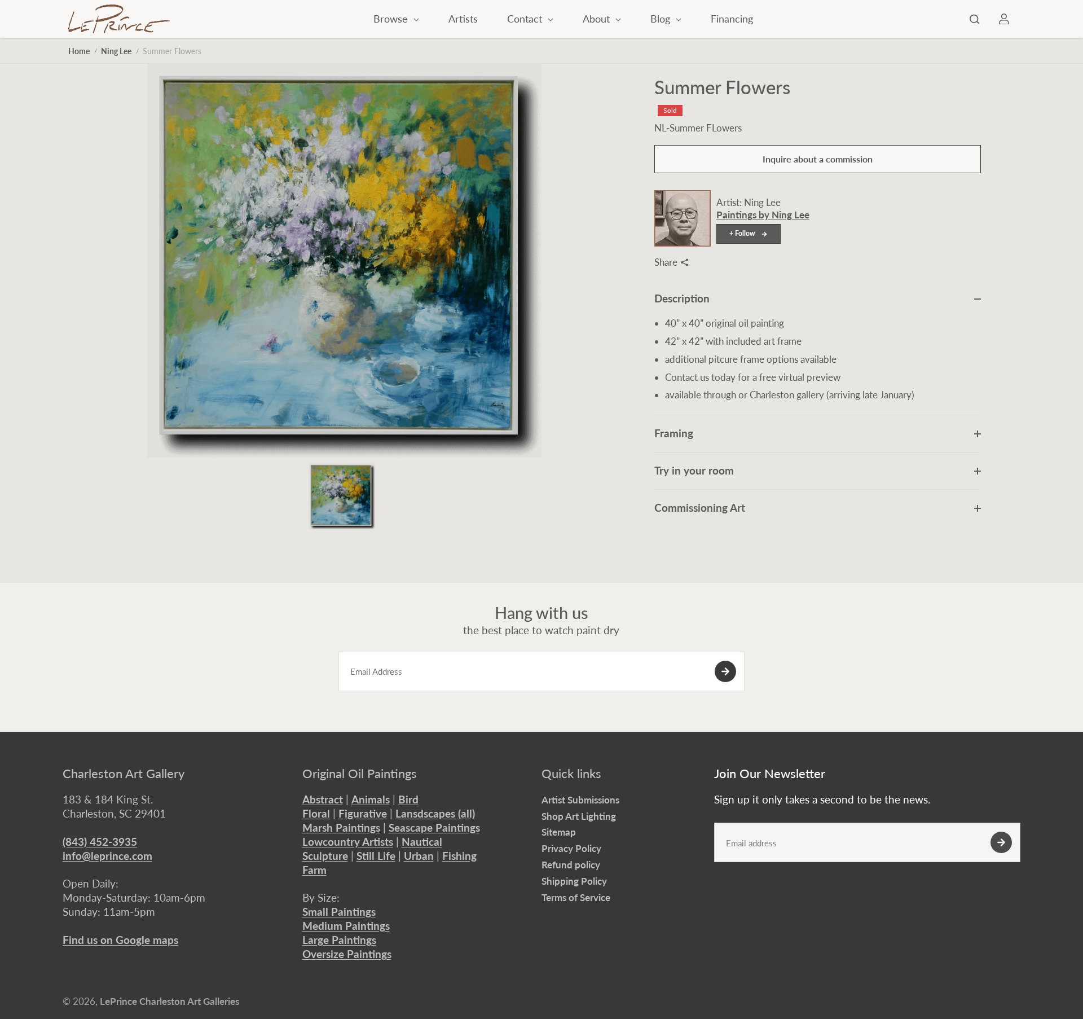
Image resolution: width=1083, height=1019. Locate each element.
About (598, 18)
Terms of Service (576, 897)
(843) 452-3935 (100, 841)
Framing (673, 433)
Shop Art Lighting (579, 816)
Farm (314, 869)
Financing (732, 18)
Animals (370, 799)
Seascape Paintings (434, 827)
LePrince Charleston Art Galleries (169, 1001)
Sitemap (559, 832)
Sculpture (325, 855)
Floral (316, 813)
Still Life (375, 855)
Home (79, 51)
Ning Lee (116, 51)
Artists (463, 18)
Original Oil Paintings (359, 773)
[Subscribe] (725, 671)
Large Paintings (339, 939)
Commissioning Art (699, 507)
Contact (526, 18)
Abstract (322, 799)
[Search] (974, 19)
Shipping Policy (574, 881)
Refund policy (571, 865)
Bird (408, 799)
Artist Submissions (580, 800)
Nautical (422, 841)
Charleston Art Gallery (123, 773)
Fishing (459, 855)
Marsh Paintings (341, 827)
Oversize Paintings (346, 953)
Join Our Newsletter (769, 773)
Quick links (571, 773)
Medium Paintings (346, 925)
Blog (661, 18)
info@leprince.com (107, 855)
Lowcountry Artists (347, 841)
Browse (392, 18)
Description (682, 298)
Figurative (362, 813)
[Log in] (1004, 19)
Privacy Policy (571, 848)
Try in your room (694, 470)
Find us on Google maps (120, 939)
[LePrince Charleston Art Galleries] (119, 19)
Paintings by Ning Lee (762, 215)
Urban (419, 855)
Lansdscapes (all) (435, 813)
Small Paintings (339, 911)
